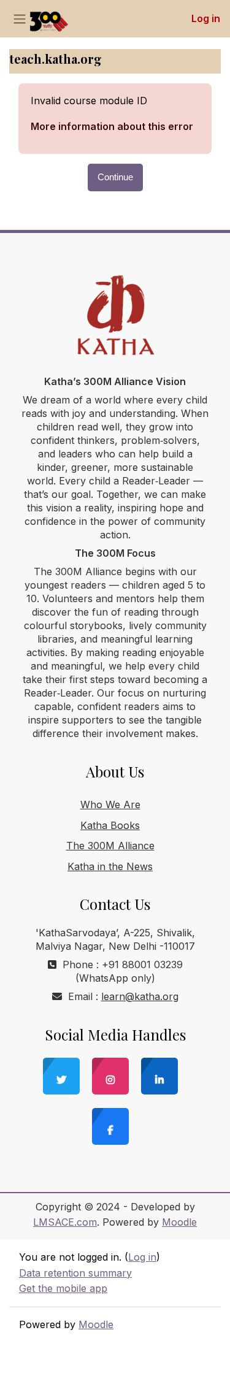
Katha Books (110, 825)
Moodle (179, 1222)
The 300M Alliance (110, 845)
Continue (115, 177)
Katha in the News (110, 866)
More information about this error (112, 126)
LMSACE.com (65, 1222)
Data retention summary (75, 1273)
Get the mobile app (63, 1288)
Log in (205, 18)
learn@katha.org (139, 996)
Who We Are (110, 804)
